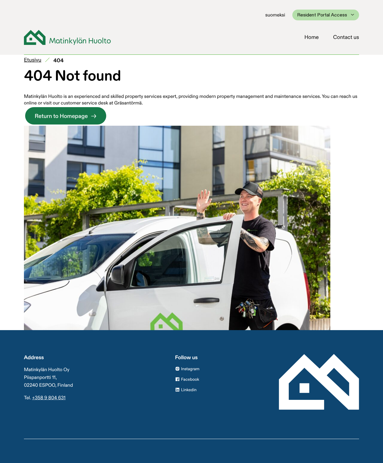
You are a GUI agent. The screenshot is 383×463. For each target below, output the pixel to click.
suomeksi (275, 14)
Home (311, 37)
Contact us (346, 37)
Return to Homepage (61, 116)
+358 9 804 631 (49, 397)
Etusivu (32, 59)
